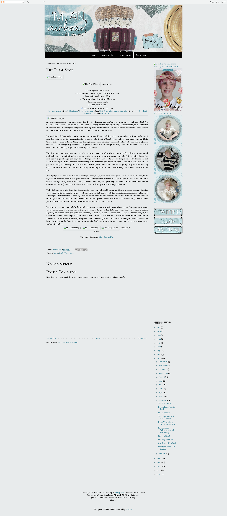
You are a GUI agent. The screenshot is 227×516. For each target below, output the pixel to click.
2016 (158, 458)
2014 (158, 466)
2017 (158, 358)
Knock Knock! (164, 413)
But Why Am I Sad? (166, 439)
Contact (141, 54)
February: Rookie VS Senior (166, 448)
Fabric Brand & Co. (106, 111)
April (161, 392)
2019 (158, 350)
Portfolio (125, 54)
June (161, 385)
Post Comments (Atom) (68, 343)
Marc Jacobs (104, 113)
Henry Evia (57, 250)
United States (69, 253)
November (163, 365)
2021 (158, 343)
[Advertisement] (166, 277)
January (162, 454)
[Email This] (76, 249)
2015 (158, 462)
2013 (158, 470)
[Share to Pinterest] (86, 249)
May (161, 389)
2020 (158, 347)
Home (92, 54)
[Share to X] (81, 249)
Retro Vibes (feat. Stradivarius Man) (167, 423)
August (162, 377)
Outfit (61, 253)
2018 (158, 354)
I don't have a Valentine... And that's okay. (166, 430)
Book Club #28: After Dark (167, 408)
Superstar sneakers (55, 111)
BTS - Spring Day (106, 237)
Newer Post (52, 338)
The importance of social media (166, 417)
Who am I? (107, 54)
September (163, 373)
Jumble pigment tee (121, 111)
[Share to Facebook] (83, 249)
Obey (135, 111)
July (160, 381)
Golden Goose (72, 111)
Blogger (129, 509)
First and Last (164, 436)
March (161, 396)
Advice (55, 253)
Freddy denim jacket (86, 111)
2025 (158, 327)
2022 (158, 339)
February (163, 400)
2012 (158, 474)
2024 (158, 331)
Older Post (142, 338)
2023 (158, 335)
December (163, 362)
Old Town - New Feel (167, 443)
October (162, 369)
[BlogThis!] (78, 249)
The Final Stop (164, 403)
